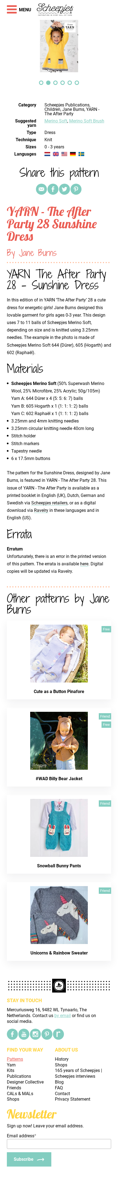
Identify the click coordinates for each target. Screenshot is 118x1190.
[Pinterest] (76, 189)
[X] (64, 189)
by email (62, 1015)
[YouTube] (23, 1034)
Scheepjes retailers (49, 503)
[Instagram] (35, 1034)
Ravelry (41, 510)
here (84, 563)
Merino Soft (55, 121)
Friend (105, 716)
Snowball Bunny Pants (59, 865)
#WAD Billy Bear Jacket (59, 778)
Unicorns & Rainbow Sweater (59, 953)
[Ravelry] (58, 1034)
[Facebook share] (52, 189)
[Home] (55, 10)
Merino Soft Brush (86, 121)
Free (106, 629)
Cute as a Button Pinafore (59, 691)
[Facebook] (12, 1034)
